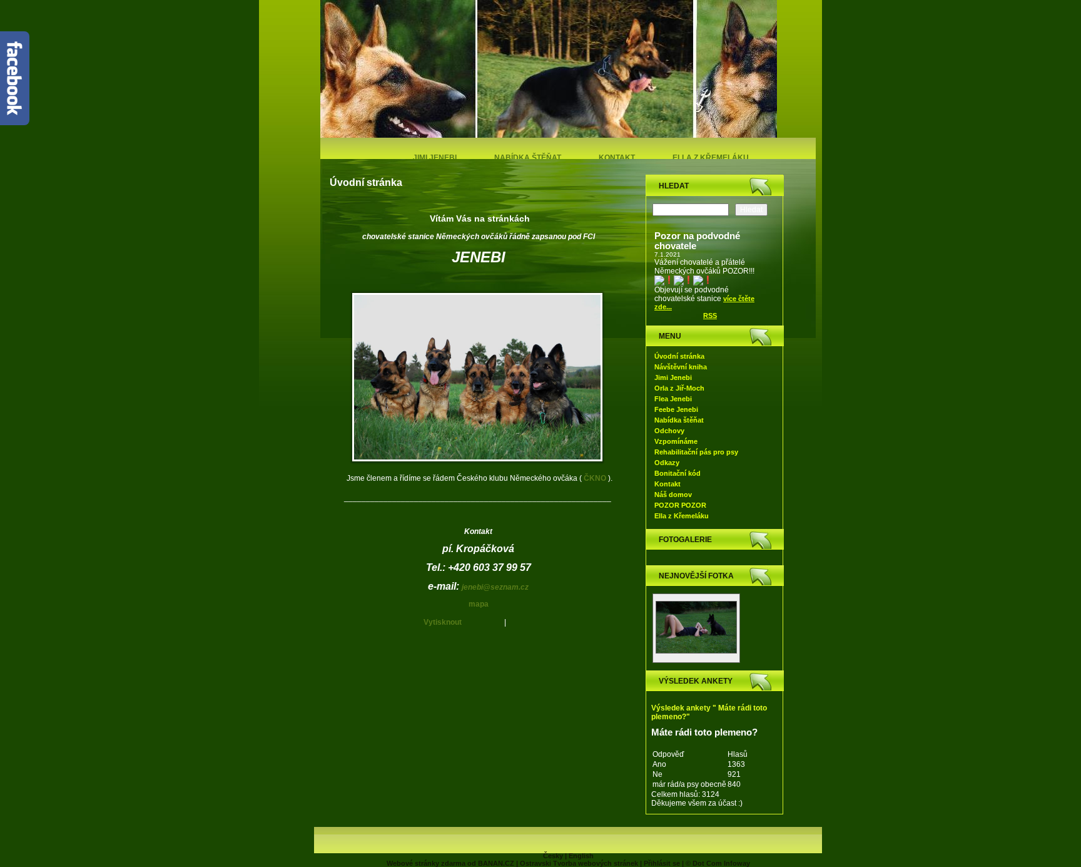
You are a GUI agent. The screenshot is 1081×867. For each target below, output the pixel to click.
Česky (553, 855)
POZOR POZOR (680, 505)
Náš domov (673, 494)
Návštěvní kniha (680, 367)
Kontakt (617, 157)
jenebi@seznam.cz (495, 587)
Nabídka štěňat (527, 157)
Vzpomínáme (676, 441)
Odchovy (669, 430)
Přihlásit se (662, 863)
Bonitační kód (677, 473)
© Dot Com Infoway (718, 863)
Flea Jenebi (673, 399)
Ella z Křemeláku (710, 157)
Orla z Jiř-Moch (679, 388)
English (581, 855)
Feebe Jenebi (676, 409)
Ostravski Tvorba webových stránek (579, 863)
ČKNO (595, 478)
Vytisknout (443, 622)
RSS (710, 315)
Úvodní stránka (679, 356)
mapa (479, 604)
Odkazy (666, 462)
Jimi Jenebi (435, 157)
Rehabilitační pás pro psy (696, 452)
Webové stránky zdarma (426, 863)
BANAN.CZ (496, 863)
